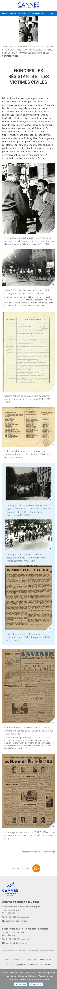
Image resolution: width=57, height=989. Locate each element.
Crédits (10, 964)
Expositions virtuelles (27, 46)
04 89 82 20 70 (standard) (17, 939)
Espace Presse (31, 959)
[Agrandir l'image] (28, 198)
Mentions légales (46, 959)
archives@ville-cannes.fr (17, 921)
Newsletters (18, 959)
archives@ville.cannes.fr (17, 943)
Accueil (9, 46)
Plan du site (45, 964)
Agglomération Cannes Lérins (27, 964)
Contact (7, 959)
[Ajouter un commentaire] (36, 868)
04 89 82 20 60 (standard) (17, 917)
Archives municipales (24, 13)
